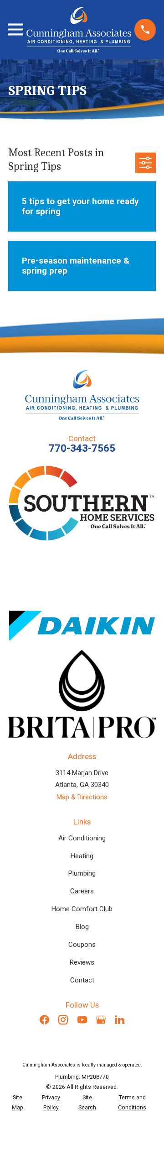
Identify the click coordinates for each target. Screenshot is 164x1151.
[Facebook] (44, 1019)
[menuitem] (17, 1103)
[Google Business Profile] (101, 1019)
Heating (82, 856)
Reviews (82, 962)
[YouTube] (82, 1019)
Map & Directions (82, 797)
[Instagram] (63, 1019)
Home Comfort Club (82, 909)
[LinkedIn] (119, 1019)
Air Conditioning (82, 838)
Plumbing (82, 873)
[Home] (78, 30)
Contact (82, 980)
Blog (82, 927)
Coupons (82, 944)
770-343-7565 (82, 448)
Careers (82, 891)
